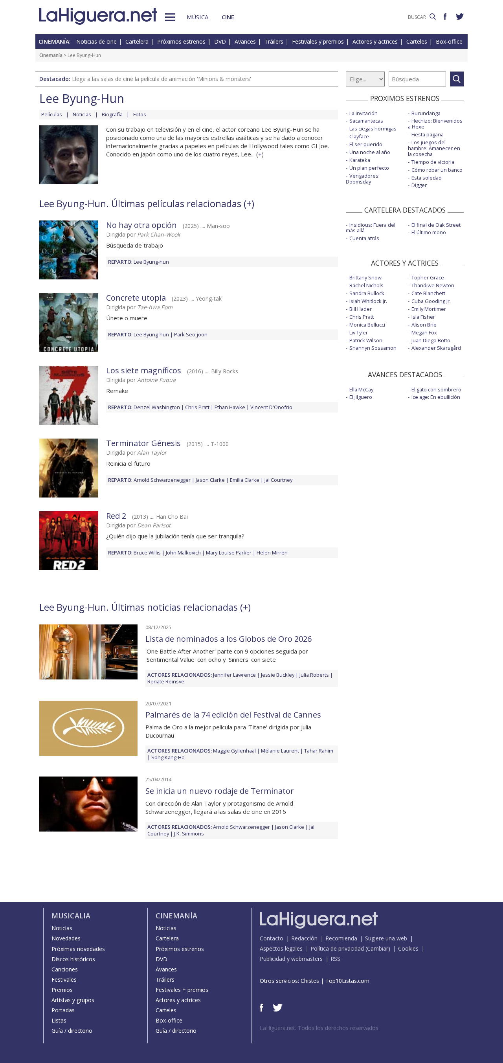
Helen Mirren (272, 552)
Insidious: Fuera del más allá (370, 227)
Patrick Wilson (365, 340)
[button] (170, 17)
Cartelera (137, 41)
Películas (51, 114)
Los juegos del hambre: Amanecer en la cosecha (434, 148)
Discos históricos (73, 959)
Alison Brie (424, 324)
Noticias (82, 114)
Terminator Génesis (143, 443)
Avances (245, 41)
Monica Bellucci (367, 324)
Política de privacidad (337, 948)
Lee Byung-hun (151, 261)
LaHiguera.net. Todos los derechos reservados (319, 1028)
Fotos (139, 114)
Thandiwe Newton (432, 285)
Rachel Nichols (366, 285)
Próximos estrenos (181, 41)
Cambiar (377, 948)
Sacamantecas (366, 120)
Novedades (66, 938)
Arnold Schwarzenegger (162, 479)
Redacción (304, 938)
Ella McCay (361, 389)
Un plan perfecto (369, 167)
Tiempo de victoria (432, 161)
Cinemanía (50, 55)
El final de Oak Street (436, 224)
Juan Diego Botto (430, 340)
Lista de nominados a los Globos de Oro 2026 (228, 638)
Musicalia (70, 915)
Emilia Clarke (244, 479)
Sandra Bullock (366, 293)
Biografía (112, 114)
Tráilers (273, 41)
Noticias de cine (96, 41)
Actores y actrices (375, 41)
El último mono (428, 232)
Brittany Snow (365, 277)
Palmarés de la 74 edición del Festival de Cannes (233, 714)
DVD (220, 41)
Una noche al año (369, 152)
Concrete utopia (136, 297)
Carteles (416, 41)
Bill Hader (360, 308)
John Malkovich (183, 552)
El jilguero (360, 396)
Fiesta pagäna (427, 134)
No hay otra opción (141, 225)
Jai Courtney (278, 479)
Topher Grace (427, 277)
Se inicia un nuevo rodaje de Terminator (219, 791)
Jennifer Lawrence (234, 674)
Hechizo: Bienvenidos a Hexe (435, 123)
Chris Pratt (197, 407)
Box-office (449, 41)
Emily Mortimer (428, 308)
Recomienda (341, 938)
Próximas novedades (78, 949)
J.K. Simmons (189, 833)
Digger (419, 185)
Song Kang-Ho (168, 757)
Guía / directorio (71, 1030)
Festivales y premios (318, 41)
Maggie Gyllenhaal (234, 750)
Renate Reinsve (165, 681)
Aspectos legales (281, 948)
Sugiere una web (386, 938)
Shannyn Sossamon (373, 347)
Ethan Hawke (230, 407)
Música (197, 17)
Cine (228, 17)
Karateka (359, 159)
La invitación (363, 113)
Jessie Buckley (277, 674)
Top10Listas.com (347, 980)
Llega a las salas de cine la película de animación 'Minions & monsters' (161, 79)
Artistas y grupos (72, 1000)
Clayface (359, 136)
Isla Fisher (423, 316)
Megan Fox (424, 332)
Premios (62, 989)
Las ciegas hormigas (373, 128)
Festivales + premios (182, 989)
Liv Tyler (358, 332)
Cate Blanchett (428, 293)
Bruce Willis (147, 552)
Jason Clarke (210, 479)
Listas (58, 1020)
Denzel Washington (157, 407)
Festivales (64, 979)
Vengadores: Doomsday (363, 178)
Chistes (310, 980)
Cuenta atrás (364, 238)
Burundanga (426, 113)
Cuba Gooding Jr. (431, 301)
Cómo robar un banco (437, 169)
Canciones (64, 969)
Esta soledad (426, 177)
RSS (335, 958)
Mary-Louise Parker (229, 552)
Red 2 (116, 515)
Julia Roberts (314, 674)
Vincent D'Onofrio (271, 407)
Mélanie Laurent (280, 750)
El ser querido (365, 144)
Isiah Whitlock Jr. (368, 301)
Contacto (271, 938)
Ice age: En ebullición (435, 396)
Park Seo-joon (190, 334)
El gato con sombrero (436, 389)
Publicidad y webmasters (291, 958)
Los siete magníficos (143, 370)
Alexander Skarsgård (436, 347)
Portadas (63, 1010)
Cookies (408, 948)
